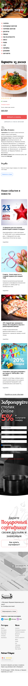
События (3, 634)
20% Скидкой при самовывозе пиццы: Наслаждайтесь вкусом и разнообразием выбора (13, 324)
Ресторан (3, 630)
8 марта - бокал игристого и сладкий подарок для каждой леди (12, 276)
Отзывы (3, 635)
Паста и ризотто (9, 37)
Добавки (6, 51)
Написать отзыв (7, 174)
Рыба (5, 42)
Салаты (6, 23)
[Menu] (26, 4)
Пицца (5, 34)
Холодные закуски (10, 26)
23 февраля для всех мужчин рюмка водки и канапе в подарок (14, 228)
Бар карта (6, 53)
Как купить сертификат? (14, 543)
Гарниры (6, 48)
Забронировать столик (9, 611)
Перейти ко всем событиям (14, 394)
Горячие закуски (9, 29)
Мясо (5, 40)
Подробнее (5, 242)
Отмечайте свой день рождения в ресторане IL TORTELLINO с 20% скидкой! (14, 373)
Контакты (4, 637)
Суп (4, 45)
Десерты (6, 31)
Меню (2, 628)
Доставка (3, 632)
